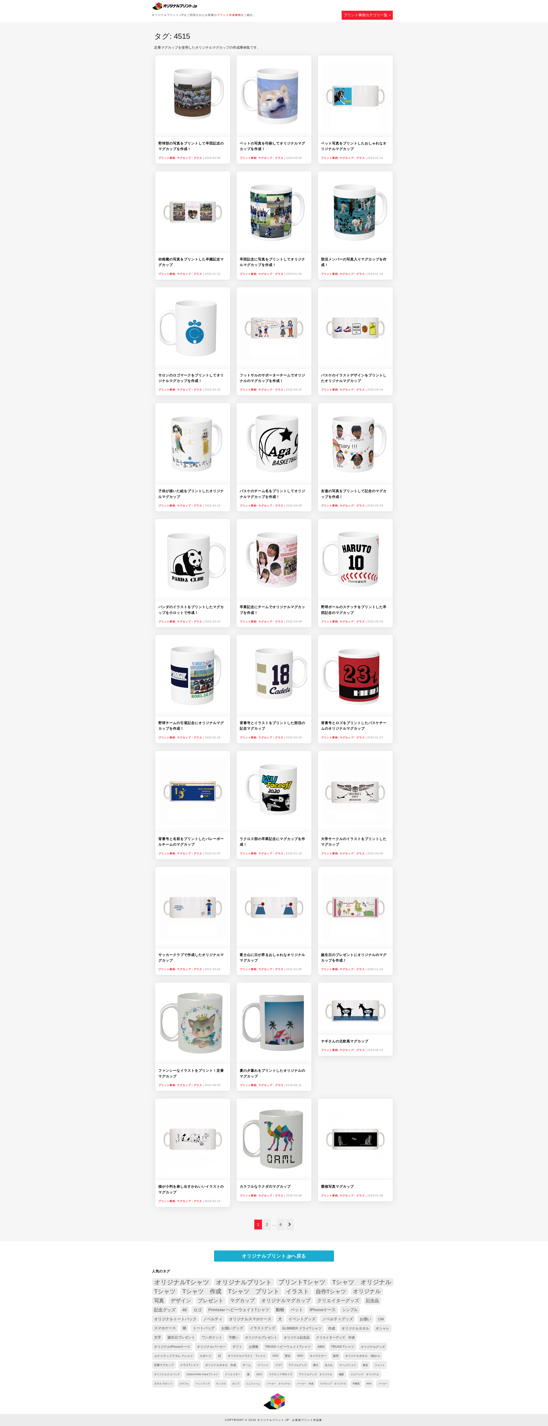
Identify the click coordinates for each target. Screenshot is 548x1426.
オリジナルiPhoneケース (172, 1346)
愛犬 (315, 1365)
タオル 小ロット (163, 1383)
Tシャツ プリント (253, 1291)
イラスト (297, 1291)
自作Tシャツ (331, 1291)
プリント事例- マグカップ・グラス (180, 157)
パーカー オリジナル (278, 1383)
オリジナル (367, 1291)
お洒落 (253, 1346)
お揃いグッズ (232, 1328)
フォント (380, 1365)
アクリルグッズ (298, 1365)
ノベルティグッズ (337, 1319)
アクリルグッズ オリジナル (315, 1374)
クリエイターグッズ (338, 1300)
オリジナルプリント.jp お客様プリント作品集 (289, 1419)
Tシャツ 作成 (201, 1291)
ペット (297, 1309)
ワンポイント (212, 1337)
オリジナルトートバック (175, 1319)
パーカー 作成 (305, 1383)
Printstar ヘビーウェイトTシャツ (238, 1309)
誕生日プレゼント (181, 1337)
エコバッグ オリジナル (365, 1374)
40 (184, 1309)
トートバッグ (204, 1328)
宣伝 (287, 1355)
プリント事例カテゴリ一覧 (366, 15)
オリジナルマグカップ (286, 1300)
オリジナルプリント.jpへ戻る (274, 1256)
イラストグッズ (262, 1328)
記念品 (372, 1300)
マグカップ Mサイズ (280, 1374)
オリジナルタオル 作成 (220, 1365)
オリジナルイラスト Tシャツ (247, 1355)
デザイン (181, 1300)
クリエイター (232, 1374)
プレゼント (210, 1300)
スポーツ (205, 1356)
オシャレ (382, 1328)
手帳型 (356, 1383)
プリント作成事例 (229, 15)
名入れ (329, 1365)
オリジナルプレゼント (261, 1337)
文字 (157, 1337)
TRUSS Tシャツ (342, 1346)
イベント (263, 1365)
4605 (368, 1383)
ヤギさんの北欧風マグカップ (344, 1041)
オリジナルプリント (244, 1282)
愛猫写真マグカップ (337, 1186)
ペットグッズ (202, 1383)
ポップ (235, 1383)
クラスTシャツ (189, 1365)
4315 (275, 1355)
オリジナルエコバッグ (167, 1374)
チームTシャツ (347, 1365)
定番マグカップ (164, 1365)
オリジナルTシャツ (181, 1282)
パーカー (382, 1383)
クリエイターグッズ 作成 (335, 1337)
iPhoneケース (323, 1309)
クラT (278, 1365)
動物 (280, 1309)
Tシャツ (165, 1291)
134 (381, 1319)
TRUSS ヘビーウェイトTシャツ (288, 1346)
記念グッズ (165, 1309)
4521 (259, 1374)
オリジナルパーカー (211, 1346)
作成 (331, 1328)
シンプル (350, 1310)
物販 (341, 1374)
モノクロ (221, 1383)
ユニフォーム (253, 1383)
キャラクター (318, 1355)
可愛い (233, 1337)
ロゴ (198, 1309)
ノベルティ (212, 1319)
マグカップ (242, 1300)
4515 (300, 1355)
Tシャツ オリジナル (362, 1282)
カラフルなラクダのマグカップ (265, 1186)
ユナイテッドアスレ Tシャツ (173, 1356)
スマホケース (165, 1328)
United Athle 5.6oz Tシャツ (202, 1374)
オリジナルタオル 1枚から (362, 1355)
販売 (336, 1355)
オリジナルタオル (355, 1328)
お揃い (365, 1319)
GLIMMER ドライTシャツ (302, 1328)
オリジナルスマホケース (250, 1319)
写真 (159, 1300)
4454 (320, 1346)
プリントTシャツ (302, 1282)
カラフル (184, 1383)
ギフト (237, 1346)
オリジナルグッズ (373, 1346)
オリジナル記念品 (297, 1337)
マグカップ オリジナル (333, 1383)
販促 (365, 1365)
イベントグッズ (302, 1319)
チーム (247, 1365)
